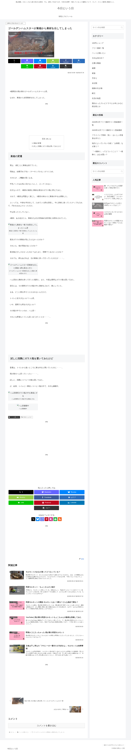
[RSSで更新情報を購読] (60, 519)
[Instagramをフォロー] (42, 519)
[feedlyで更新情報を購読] (55, 519)
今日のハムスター (27, 417)
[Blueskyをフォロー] (38, 519)
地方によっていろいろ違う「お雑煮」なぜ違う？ (107, 144)
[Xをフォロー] (33, 519)
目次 (43, 139)
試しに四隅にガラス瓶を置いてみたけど (47, 146)
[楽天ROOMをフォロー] (51, 519)
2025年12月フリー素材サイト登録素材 (107, 130)
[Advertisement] (46, 79)
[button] (66, 66)
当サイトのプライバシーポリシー (114, 745)
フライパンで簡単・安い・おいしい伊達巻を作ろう (107, 136)
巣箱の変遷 (37, 143)
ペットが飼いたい (14, 417)
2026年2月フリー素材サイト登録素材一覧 (107, 123)
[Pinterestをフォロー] (46, 519)
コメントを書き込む (46, 725)
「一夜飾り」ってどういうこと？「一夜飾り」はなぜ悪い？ (107, 152)
